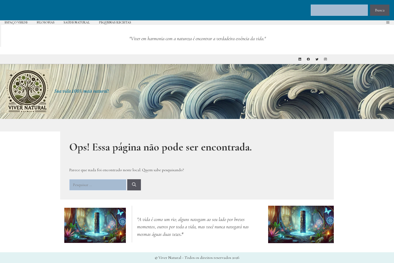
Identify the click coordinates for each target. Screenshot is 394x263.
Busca (380, 10)
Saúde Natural (77, 22)
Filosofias (45, 22)
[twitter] (317, 59)
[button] (388, 22)
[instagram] (325, 59)
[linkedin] (299, 59)
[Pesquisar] (134, 184)
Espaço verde (16, 22)
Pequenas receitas (115, 22)
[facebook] (308, 59)
